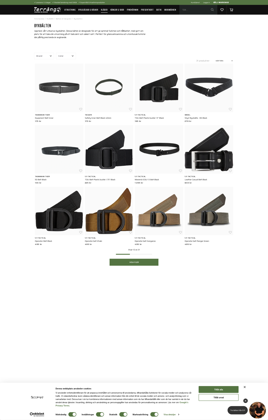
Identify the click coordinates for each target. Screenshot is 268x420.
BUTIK (158, 10)
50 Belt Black (40, 179)
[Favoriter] (222, 10)
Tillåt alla (218, 389)
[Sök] (212, 10)
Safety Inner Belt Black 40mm (98, 117)
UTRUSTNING (70, 10)
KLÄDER (104, 10)
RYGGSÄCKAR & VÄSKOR (88, 10)
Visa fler (134, 262)
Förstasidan (39, 18)
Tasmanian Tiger (42, 114)
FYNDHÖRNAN (132, 10)
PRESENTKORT (147, 10)
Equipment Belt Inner (44, 117)
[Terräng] (47, 10)
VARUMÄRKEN (170, 10)
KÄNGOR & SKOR (117, 10)
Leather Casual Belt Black (196, 179)
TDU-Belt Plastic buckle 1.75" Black (100, 179)
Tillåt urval (219, 397)
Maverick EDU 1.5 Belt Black (147, 179)
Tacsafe (88, 114)
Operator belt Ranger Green (197, 241)
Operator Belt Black (43, 241)
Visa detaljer (170, 414)
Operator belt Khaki (93, 241)
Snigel (187, 114)
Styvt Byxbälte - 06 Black (196, 117)
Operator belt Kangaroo (145, 241)
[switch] (100, 414)
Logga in (206, 2)
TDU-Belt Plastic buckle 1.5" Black (149, 117)
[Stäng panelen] (245, 387)
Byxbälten (78, 18)
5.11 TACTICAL (140, 114)
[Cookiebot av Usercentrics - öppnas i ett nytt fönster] (37, 414)
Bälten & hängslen (64, 18)
